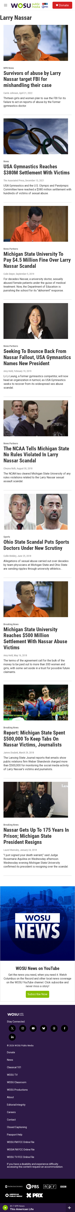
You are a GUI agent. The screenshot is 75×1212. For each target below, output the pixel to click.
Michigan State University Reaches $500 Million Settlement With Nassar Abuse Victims (35, 638)
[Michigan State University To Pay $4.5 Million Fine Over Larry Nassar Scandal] (35, 224)
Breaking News (10, 624)
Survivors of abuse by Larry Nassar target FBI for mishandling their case (32, 79)
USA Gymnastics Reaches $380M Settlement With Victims (36, 169)
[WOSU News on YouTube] (37, 923)
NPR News (8, 68)
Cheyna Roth (9, 468)
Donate (64, 5)
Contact (11, 1119)
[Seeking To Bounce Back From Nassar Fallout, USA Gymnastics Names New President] (35, 321)
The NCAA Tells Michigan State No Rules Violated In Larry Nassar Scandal (36, 455)
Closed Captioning (17, 1127)
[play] (5, 1207)
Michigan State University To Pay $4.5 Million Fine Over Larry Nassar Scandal (37, 260)
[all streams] (70, 1207)
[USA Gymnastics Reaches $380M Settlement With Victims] (35, 136)
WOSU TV (12, 1075)
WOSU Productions (17, 1090)
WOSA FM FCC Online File (21, 1149)
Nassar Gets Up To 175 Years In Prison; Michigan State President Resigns (36, 836)
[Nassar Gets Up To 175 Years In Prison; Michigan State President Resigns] (35, 800)
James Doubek (10, 752)
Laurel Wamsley (11, 850)
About (10, 1097)
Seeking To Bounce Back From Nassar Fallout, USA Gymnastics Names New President (37, 357)
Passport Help (14, 1134)
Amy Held (8, 371)
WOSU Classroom (16, 1082)
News (6, 161)
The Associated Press (13, 180)
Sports (6, 536)
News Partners (10, 248)
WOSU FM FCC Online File (20, 1142)
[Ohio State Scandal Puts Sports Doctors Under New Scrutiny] (35, 512)
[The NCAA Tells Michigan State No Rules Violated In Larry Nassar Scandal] (35, 418)
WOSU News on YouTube (37, 968)
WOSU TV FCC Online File (20, 1157)
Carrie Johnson (10, 93)
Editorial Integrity (16, 1104)
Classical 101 (14, 1067)
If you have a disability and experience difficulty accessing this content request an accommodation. (35, 1165)
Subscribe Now (37, 994)
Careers (11, 1112)
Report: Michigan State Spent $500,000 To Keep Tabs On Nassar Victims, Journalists (34, 739)
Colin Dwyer (9, 273)
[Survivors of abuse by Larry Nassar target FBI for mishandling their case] (35, 43)
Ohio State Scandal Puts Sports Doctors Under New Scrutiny (36, 545)
